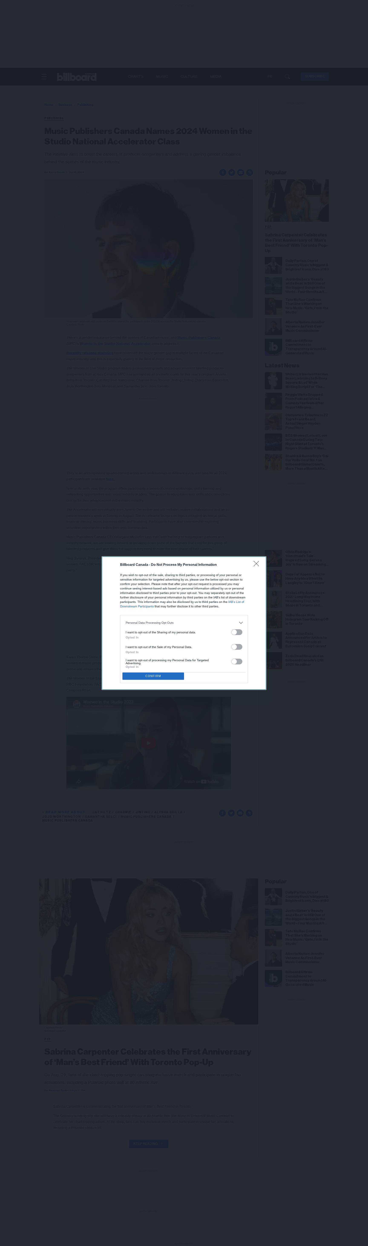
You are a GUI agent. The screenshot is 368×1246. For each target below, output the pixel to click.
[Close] (258, 565)
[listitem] (184, 623)
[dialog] (184, 623)
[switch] (236, 632)
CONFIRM (153, 676)
